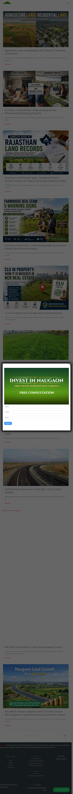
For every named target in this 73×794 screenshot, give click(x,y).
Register (8, 423)
